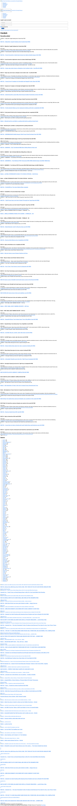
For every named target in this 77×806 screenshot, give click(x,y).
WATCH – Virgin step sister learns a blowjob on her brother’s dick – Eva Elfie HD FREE (21, 68)
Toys (25, 209)
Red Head (5, 546)
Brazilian (4, 462)
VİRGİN (29, 50)
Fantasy (4, 496)
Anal (1, 50)
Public (4, 542)
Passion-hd (5, 537)
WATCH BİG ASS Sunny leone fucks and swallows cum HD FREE (15, 293)
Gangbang (5, 505)
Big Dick (7, 50)
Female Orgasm (30, 394)
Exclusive (26, 77)
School (23, 90)
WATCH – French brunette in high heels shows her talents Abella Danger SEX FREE (20, 55)
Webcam (4, 580)
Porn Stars (5, 5)
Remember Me (5, 26)
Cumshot (23, 77)
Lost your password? (14, 30)
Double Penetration (7, 169)
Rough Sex (30, 169)
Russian (24, 381)
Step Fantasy (41, 169)
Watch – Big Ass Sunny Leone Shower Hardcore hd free (14, 253)
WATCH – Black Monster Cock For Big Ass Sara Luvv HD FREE (15, 226)
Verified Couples (6, 576)
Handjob (19, 50)
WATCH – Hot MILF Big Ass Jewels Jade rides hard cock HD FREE (16, 332)
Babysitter (5, 450)
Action (4, 441)
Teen (36, 77)
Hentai (4, 511)
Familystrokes (5, 495)
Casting (6, 315)
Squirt (37, 169)
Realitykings (5, 4)
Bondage (4, 394)
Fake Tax (4, 222)
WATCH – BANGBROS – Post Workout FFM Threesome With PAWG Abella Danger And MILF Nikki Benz (25, 160)
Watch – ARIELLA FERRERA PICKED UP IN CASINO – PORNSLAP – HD (17, 213)
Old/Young (5, 531)
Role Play (4, 548)
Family (4, 494)
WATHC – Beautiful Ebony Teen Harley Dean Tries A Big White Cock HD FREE (19, 319)
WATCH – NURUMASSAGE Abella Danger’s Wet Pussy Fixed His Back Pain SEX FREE (20, 134)
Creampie (13, 367)
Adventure (5, 443)
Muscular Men (25, 169)
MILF (23, 341)
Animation (5, 446)
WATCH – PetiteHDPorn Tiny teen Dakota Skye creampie (14, 187)
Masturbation (5, 522)
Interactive (5, 514)
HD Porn (26, 50)
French (12, 63)
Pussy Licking (22, 63)
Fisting (40, 394)
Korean (4, 518)
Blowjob (15, 50)
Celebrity (4, 469)
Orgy (4, 534)
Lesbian (4, 520)
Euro (12, 169)
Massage (14, 143)
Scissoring (5, 556)
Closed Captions (6, 182)
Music (4, 527)
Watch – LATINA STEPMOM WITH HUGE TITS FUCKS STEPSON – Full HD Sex (19, 174)
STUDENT (27, 90)
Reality (17, 143)
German (17, 169)
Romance (4, 549)
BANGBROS (6, 249)
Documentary (5, 482)
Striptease (5, 566)
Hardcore (22, 50)
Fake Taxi (4, 492)
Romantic (27, 235)
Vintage (4, 577)
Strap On (4, 565)
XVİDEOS (4, 581)
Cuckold (19, 394)
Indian (4, 513)
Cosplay (7, 156)
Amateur (2, 77)
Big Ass (3, 50)
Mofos (27, 354)
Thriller (4, 571)
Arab (4, 447)
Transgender (5, 574)
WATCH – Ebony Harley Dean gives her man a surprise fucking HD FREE (17, 345)
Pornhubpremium (35, 182)
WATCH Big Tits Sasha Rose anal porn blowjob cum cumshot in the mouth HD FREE (20, 398)
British (3, 196)
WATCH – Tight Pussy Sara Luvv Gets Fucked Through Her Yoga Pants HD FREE (19, 200)
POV (4, 541)
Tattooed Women (6, 568)
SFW (4, 557)
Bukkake (4, 466)
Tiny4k (4, 572)
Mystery (4, 528)
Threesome (32, 103)
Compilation (24, 249)
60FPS (1, 169)
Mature (4, 523)
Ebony (18, 182)
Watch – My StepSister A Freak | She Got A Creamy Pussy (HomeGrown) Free (19, 385)
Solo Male (19, 156)
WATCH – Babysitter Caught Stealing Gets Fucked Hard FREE (15, 41)
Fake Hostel (16, 315)
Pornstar (4, 540)
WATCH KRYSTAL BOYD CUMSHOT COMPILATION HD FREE (14, 372)
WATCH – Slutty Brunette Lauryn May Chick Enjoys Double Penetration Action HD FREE (21, 94)
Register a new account (5, 30)
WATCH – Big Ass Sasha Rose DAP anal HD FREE (12, 412)
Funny (10, 156)
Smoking (4, 559)
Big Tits (10, 50)
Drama (4, 484)
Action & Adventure (6, 442)
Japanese (5, 517)
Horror (4, 512)
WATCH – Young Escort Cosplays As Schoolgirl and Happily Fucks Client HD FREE (20, 81)
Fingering (24, 182)
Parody (4, 535)
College (4, 472)
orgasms (4, 533)
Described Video (6, 481)
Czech (4, 480)
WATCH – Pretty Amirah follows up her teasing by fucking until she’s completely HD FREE (22, 108)
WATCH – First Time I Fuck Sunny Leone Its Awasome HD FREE (15, 266)
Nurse (4, 529)
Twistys (4, 7)
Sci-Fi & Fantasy (6, 554)
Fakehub (4, 6)
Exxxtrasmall (5, 489)
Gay (3, 506)
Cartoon (4, 467)
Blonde (13, 50)
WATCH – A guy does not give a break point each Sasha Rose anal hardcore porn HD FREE (22, 425)
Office (4, 530)
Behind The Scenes (6, 453)
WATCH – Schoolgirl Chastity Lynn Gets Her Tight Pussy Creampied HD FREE (19, 359)
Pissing (4, 538)
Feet (4, 497)
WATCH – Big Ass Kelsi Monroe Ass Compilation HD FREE (14, 240)
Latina (4, 519)
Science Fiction (6, 555)
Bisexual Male (5, 458)
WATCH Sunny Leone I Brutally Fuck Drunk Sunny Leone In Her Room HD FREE (19, 279)
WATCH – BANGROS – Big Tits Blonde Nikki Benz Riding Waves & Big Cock (18, 147)
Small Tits (27, 63)
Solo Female (5, 560)
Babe (3, 63)
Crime (4, 477)
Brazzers (4, 2)
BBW (4, 452)
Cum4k (9, 315)
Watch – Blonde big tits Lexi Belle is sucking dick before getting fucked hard (19, 121)
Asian (4, 448)
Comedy (4, 473)
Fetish (21, 182)
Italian (4, 515)
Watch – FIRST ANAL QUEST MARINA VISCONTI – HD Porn (14, 306)
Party (4, 536)
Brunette (9, 63)
